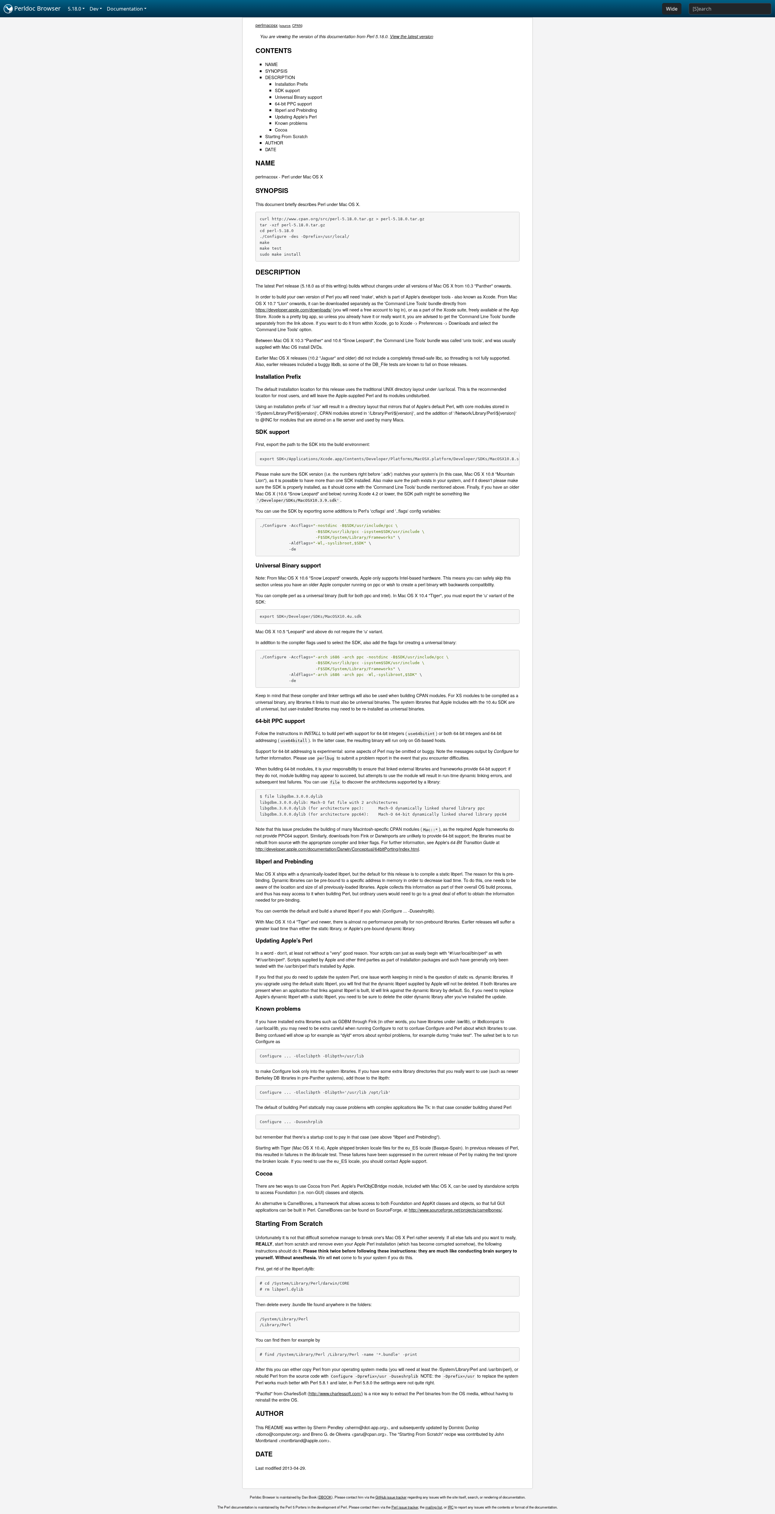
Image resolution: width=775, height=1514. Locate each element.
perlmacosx (267, 25)
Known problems (291, 123)
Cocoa (281, 129)
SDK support (287, 90)
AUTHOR (274, 142)
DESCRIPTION (280, 77)
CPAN (297, 25)
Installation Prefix (291, 84)
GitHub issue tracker (391, 1497)
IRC (450, 1507)
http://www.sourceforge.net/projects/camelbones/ (455, 1209)
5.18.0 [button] (74, 8)
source (285, 25)
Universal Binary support (298, 97)
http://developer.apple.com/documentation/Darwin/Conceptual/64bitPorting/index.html (337, 849)
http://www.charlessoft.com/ (335, 1393)
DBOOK (325, 1497)
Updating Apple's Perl (296, 116)
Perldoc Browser (37, 8)
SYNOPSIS (276, 71)
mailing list (433, 1507)
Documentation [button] (125, 8)
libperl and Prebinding (296, 110)
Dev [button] (94, 8)
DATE (270, 149)
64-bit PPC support (293, 103)
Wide (672, 8)
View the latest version (411, 36)
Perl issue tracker (404, 1507)
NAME (271, 64)
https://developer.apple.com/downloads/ (293, 309)
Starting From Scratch (286, 136)
